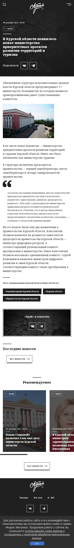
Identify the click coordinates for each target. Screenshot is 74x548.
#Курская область (54, 291)
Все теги (38, 497)
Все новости (17, 359)
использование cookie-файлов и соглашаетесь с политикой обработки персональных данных (37, 534)
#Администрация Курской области (22, 291)
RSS (52, 497)
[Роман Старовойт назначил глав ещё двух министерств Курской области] (24, 421)
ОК (37, 543)
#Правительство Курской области (22, 298)
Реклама (24, 497)
